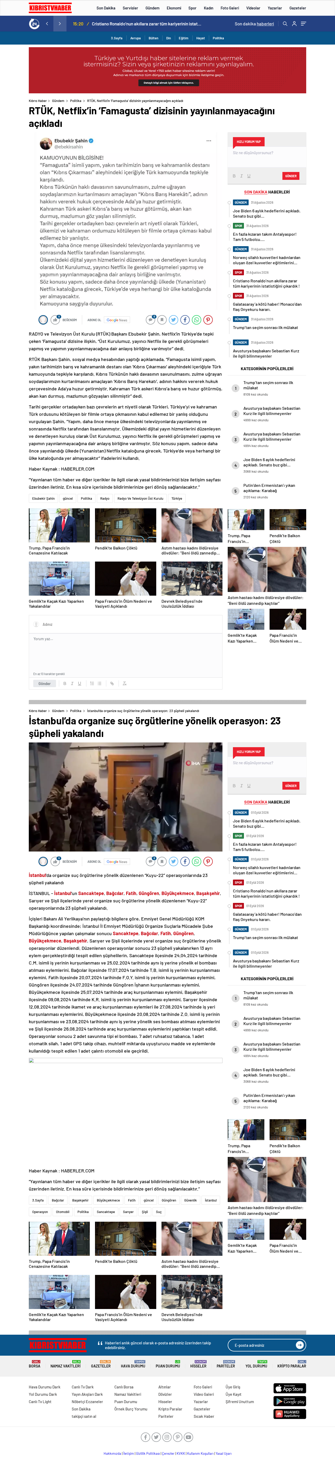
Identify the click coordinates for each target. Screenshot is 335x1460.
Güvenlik (190, 1200)
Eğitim (183, 38)
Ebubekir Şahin (43, 498)
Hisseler (198, 1364)
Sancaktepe (106, 1212)
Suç (159, 1212)
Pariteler (226, 1364)
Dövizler (165, 1394)
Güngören (169, 1200)
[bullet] (99, 683)
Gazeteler (297, 8)
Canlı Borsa (123, 1386)
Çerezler (168, 1453)
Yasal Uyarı (224, 1453)
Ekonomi (174, 8)
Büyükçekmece (108, 1200)
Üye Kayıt (234, 1394)
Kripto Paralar (291, 1364)
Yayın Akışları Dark (87, 1394)
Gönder (44, 683)
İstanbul (211, 1200)
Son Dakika (106, 8)
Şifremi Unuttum (240, 1401)
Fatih (132, 1200)
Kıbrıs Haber (38, 101)
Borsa (34, 1364)
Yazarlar (275, 8)
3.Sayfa (116, 38)
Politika (218, 38)
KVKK (181, 1453)
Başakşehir (80, 1200)
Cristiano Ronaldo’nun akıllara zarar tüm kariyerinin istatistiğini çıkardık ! (147, 23)
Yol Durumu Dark (43, 1394)
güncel (68, 498)
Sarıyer (128, 1212)
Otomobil (62, 1212)
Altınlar (164, 1386)
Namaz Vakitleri (66, 1364)
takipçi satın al (84, 1416)
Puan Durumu (168, 1364)
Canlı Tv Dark (83, 1386)
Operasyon (40, 1212)
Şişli (145, 1212)
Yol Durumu (256, 1364)
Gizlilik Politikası (148, 1453)
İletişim (128, 1453)
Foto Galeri (230, 8)
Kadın (208, 8)
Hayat (200, 38)
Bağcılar (58, 1200)
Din (168, 38)
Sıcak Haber (204, 1416)
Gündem (152, 8)
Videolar (253, 8)
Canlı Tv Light (40, 1401)
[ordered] (92, 683)
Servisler (130, 8)
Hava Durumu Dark (44, 1386)
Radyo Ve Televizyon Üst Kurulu (140, 498)
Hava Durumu (133, 1364)
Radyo (104, 498)
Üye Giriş (233, 1386)
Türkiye (176, 498)
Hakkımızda (112, 1453)
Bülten (153, 38)
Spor (192, 8)
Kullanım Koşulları (200, 1453)
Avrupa (135, 38)
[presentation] (46, 23)
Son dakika (254, 23)
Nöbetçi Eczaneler (87, 1401)
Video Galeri (204, 1394)
